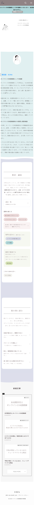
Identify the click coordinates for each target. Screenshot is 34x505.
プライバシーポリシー (23, 495)
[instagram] (15, 492)
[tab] (3, 394)
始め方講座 (8, 275)
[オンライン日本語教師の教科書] (3, 3)
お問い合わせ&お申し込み (11, 495)
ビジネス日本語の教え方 (13, 238)
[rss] (19, 492)
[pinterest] (17, 492)
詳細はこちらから (17, 12)
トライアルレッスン (10, 219)
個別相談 (9, 263)
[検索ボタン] (25, 3)
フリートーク (22, 219)
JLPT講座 (9, 243)
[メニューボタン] (31, 3)
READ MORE (17, 471)
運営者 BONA (7, 74)
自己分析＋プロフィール (11, 215)
